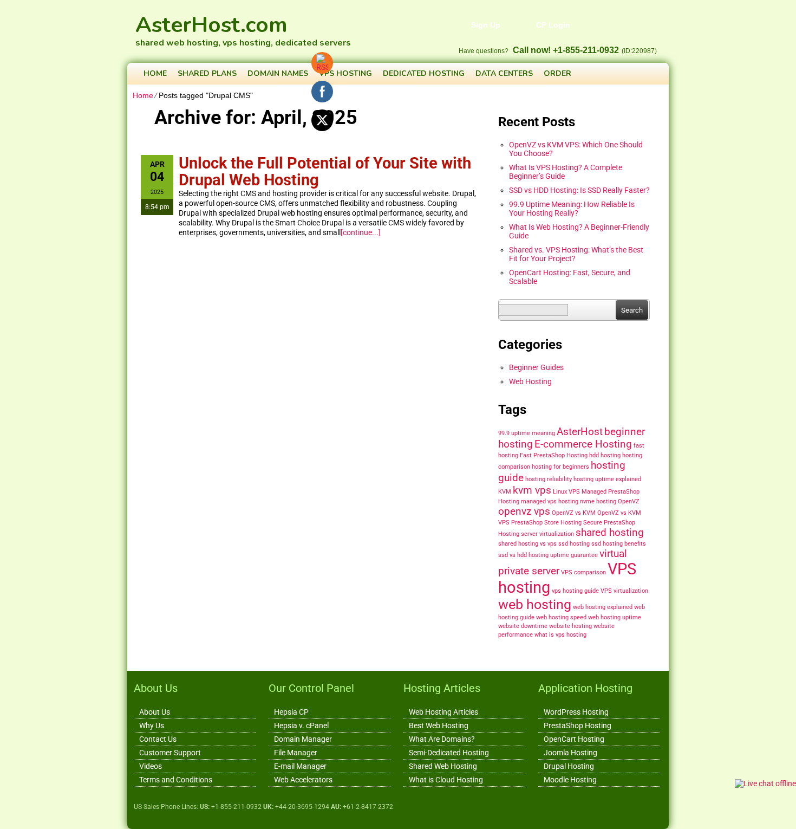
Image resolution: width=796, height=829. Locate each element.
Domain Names (277, 73)
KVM (504, 491)
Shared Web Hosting (443, 766)
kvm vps (532, 490)
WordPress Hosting (576, 712)
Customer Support (170, 752)
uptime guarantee (574, 555)
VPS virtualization (624, 590)
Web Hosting (530, 381)
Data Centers (504, 73)
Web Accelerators (303, 779)
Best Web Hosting (438, 725)
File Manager (295, 752)
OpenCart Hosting (574, 739)
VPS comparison (583, 572)
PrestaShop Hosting (577, 725)
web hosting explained (602, 607)
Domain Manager (303, 739)
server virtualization (547, 533)
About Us (154, 712)
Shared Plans (207, 73)
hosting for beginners (560, 466)
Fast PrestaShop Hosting (554, 455)
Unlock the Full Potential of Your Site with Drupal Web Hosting (325, 171)
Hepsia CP (291, 712)
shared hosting (610, 532)
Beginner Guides (536, 367)
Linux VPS (566, 491)
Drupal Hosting (569, 766)
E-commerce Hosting (583, 444)
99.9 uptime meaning (526, 433)
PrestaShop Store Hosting (546, 522)
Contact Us (158, 739)
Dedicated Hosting (424, 73)
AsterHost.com (211, 19)
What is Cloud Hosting (446, 779)
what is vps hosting (560, 634)
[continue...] (361, 232)
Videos (150, 766)
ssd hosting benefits (618, 543)
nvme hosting (598, 501)
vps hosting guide (575, 590)
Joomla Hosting (570, 752)
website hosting (570, 626)
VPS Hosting (345, 73)
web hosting (534, 604)
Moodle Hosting (570, 779)
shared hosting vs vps (527, 543)
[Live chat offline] (765, 783)
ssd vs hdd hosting (523, 555)
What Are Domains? (442, 739)
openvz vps (524, 511)
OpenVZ (629, 501)
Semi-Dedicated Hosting (449, 752)
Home (155, 73)
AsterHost (580, 431)
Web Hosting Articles (443, 712)
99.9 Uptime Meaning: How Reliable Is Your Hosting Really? (572, 208)
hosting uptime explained (607, 479)
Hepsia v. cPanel (301, 725)
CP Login (553, 25)
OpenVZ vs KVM (574, 512)
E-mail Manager (300, 766)
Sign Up (485, 25)
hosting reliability (548, 479)
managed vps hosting (549, 501)
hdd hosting (605, 455)
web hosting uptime (614, 617)
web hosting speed (561, 617)
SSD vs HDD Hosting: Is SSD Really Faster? (579, 190)
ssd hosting (574, 543)
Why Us (151, 725)
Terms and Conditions (175, 779)
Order (557, 73)
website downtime (522, 626)
